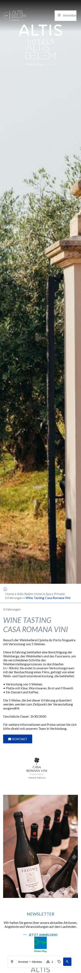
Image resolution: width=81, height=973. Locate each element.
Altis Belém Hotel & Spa (34, 594)
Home (9, 594)
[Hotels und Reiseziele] (6, 15)
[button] (67, 962)
